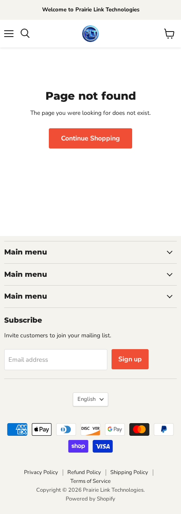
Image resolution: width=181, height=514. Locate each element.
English (86, 399)
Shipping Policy (129, 472)
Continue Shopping (90, 138)
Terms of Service (90, 481)
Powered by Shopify (90, 499)
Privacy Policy (41, 472)
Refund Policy (84, 472)
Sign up (130, 359)
